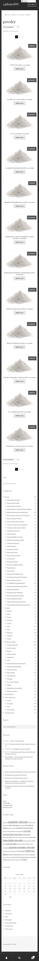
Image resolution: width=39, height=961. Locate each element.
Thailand (9, 635)
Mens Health (11, 672)
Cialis (4, 831)
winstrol (18, 859)
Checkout (8, 910)
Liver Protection (12, 669)
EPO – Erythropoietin (17, 741)
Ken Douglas (9, 757)
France (9, 617)
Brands (7, 497)
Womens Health (12, 691)
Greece (9, 623)
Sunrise (27, 854)
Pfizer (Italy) (10, 571)
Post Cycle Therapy (13, 682)
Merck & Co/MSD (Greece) (15, 564)
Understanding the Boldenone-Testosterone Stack (20, 772)
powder (13, 847)
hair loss (15, 837)
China (8, 614)
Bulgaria (9, 611)
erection (18, 834)
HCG (8, 660)
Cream (9, 700)
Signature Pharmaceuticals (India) (17, 586)
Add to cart (19, 69)
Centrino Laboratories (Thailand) (17, 524)
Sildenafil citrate (19, 854)
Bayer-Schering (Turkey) (14, 518)
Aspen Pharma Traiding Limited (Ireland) (19, 509)
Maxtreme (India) (12, 561)
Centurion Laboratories (24, 828)
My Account (6, 958)
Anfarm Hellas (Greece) (14, 506)
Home (8, 15)
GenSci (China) (11, 534)
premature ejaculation (9, 851)
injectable (32, 837)
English (25, 1)
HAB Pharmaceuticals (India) (15, 540)
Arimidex (22, 825)
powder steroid (26, 847)
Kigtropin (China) (12, 552)
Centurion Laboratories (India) (16, 527)
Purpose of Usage (10, 642)
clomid (8, 831)
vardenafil (32, 857)
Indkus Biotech (11, 546)
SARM (28, 851)
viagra (5, 859)
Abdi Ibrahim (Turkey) (13, 500)
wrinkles (24, 860)
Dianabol (20, 831)
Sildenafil (10, 854)
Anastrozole (31, 822)
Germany (9, 620)
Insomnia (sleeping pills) (14, 666)
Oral (8, 706)
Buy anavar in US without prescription (16, 778)
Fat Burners (10, 657)
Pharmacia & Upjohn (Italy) (15, 574)
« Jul (10, 897)
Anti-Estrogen (11, 648)
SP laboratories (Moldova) (15, 592)
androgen (6, 825)
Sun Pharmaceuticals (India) (15, 595)
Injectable (10, 703)
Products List (9, 926)
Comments (7, 805)
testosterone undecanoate (20, 857)
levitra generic (27, 840)
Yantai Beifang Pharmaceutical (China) (18, 605)
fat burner (26, 835)
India (8, 626)
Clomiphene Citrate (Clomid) (21, 749)
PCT (24, 844)
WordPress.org (7, 807)
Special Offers (9, 694)
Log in (4, 801)
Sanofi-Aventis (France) (14, 580)
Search (19, 958)
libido (33, 840)
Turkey (9, 638)
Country (7, 608)
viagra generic (11, 859)
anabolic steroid (17, 821)
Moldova (9, 632)
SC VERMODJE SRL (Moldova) (16, 583)
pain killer (19, 844)
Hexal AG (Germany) (13, 543)
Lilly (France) (11, 558)
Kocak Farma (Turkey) (13, 555)
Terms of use (9, 929)
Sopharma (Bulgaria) (13, 589)
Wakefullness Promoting (14, 688)
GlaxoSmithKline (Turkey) (15, 537)
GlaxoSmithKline (8, 837)
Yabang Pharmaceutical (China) (16, 601)
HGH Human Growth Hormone (16, 663)
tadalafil (32, 854)
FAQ (6, 916)
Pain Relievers (11, 675)
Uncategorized (9, 713)
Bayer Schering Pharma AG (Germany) (18, 515)
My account (8, 919)
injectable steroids (13, 840)
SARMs (9, 685)
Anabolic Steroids (12, 645)
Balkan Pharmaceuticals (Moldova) (17, 512)
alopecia (5, 822)
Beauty (9, 651)
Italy (8, 629)
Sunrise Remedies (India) (14, 598)
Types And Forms (10, 697)
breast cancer (11, 828)
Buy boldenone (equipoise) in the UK (16, 775)
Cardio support (11, 654)
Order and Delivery (11, 923)
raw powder (10, 709)
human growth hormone (23, 837)
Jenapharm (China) (12, 549)
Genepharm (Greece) (13, 531)
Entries (6, 803)
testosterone (7, 857)
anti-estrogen (14, 825)
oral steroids (11, 844)
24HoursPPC (11, 4)
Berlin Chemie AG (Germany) (15, 521)
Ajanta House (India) (13, 503)
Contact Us (8, 913)
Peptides (9, 679)
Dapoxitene (14, 831)
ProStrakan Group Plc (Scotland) (17, 577)
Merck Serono (11, 568)
